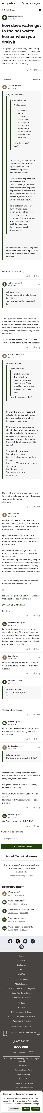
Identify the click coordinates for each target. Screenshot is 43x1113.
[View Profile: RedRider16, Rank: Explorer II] (4, 928)
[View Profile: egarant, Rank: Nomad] (4, 919)
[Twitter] (17, 941)
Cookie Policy (27, 1101)
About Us (21, 960)
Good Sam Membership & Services (22, 1016)
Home (21, 956)
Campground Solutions (21, 1021)
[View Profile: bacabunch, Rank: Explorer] (4, 17)
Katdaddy (24, 913)
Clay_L (10, 656)
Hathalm (23, 904)
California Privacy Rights (23, 1070)
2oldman (11, 722)
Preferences (14, 1109)
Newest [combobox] (36, 79)
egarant (22, 921)
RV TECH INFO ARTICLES (13, 605)
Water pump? (14, 892)
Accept (36, 1109)
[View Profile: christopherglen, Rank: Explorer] (4, 624)
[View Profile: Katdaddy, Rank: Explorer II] (4, 911)
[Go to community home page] (11, 3)
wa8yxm (11, 283)
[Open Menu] (39, 10)
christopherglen (13, 622)
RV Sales (21, 1003)
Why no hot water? (16, 901)
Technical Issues (10, 10)
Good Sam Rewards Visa (21, 993)
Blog (14, 1053)
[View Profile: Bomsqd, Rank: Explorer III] (4, 893)
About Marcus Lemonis (21, 997)
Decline (26, 1109)
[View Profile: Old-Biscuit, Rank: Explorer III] (4, 87)
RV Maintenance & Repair (21, 1012)
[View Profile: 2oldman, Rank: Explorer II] (4, 723)
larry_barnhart (13, 354)
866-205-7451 (23, 1041)
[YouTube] (25, 941)
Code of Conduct (21, 980)
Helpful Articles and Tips (21, 1026)
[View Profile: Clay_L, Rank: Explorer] (4, 657)
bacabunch (12, 16)
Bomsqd (22, 895)
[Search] (23, 3)
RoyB (10, 514)
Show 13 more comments (13, 832)
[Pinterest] (21, 946)
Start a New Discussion (21, 846)
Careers (22, 1053)
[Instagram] (32, 941)
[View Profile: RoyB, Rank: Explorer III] (4, 515)
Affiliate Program (21, 984)
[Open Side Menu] (3, 3)
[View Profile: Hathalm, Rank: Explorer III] (4, 902)
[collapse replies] (21, 84)
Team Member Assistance (24, 1088)
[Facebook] (10, 941)
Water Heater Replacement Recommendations (20, 927)
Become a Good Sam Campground (21, 988)
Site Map (21, 974)
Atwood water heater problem (21, 909)
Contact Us (21, 965)
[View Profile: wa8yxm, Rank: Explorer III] (4, 284)
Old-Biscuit (12, 86)
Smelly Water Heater (17, 918)
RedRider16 (24, 930)
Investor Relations (23, 1074)
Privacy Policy (24, 1065)
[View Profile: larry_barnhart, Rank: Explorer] (4, 356)
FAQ (21, 969)
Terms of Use (23, 1079)
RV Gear (21, 1007)
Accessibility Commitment (24, 1083)
